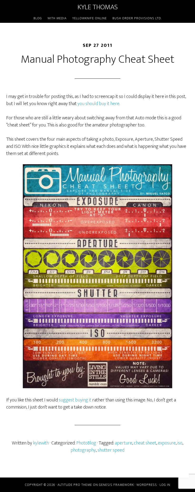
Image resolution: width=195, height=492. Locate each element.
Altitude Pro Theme (75, 484)
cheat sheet (145, 443)
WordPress (146, 484)
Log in (165, 484)
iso (179, 443)
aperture (123, 443)
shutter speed (111, 450)
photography (83, 450)
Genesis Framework (116, 484)
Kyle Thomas (98, 7)
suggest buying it (75, 400)
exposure (167, 443)
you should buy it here (98, 104)
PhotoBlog (86, 443)
